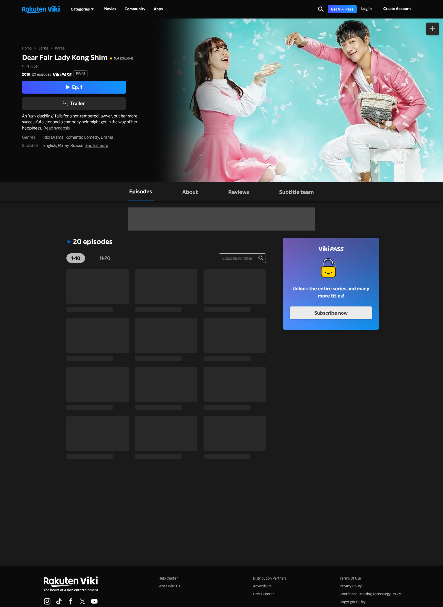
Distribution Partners (270, 578)
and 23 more (96, 145)
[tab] (141, 191)
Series (43, 48)
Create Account (397, 8)
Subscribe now (331, 313)
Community (135, 9)
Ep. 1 (77, 87)
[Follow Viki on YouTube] (94, 603)
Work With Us (169, 586)
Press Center (263, 594)
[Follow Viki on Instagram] (47, 603)
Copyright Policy (353, 602)
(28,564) (126, 58)
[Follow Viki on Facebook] (71, 603)
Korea (60, 48)
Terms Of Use (350, 578)
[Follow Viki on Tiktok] (59, 603)
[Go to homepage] (40, 9)
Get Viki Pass (342, 9)
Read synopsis (57, 128)
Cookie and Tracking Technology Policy (370, 594)
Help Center (168, 578)
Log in (366, 8)
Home (27, 48)
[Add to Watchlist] (432, 29)
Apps (158, 9)
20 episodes (41, 74)
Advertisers (262, 586)
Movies (110, 9)
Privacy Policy (351, 586)
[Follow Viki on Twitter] (82, 603)
